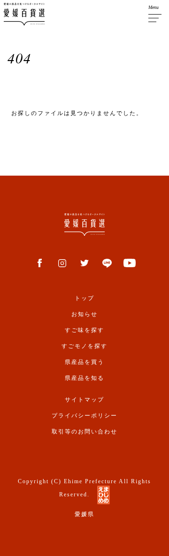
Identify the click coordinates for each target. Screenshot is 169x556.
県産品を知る (84, 378)
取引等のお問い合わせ (84, 431)
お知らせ (84, 314)
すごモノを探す (84, 346)
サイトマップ (84, 399)
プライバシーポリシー (84, 415)
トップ (84, 298)
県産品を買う (84, 362)
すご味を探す (84, 330)
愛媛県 (84, 514)
